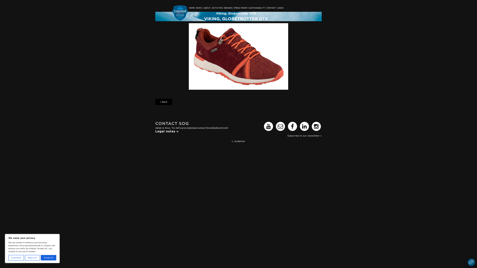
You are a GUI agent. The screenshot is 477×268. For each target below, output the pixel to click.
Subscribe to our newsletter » (304, 136)
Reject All (32, 258)
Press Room (240, 8)
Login (280, 8)
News (199, 8)
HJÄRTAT (239, 141)
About (207, 8)
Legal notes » (167, 131)
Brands (228, 8)
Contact (271, 8)
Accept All (48, 258)
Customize (16, 258)
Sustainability (257, 8)
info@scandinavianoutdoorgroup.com (202, 128)
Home (192, 8)
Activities (217, 8)
